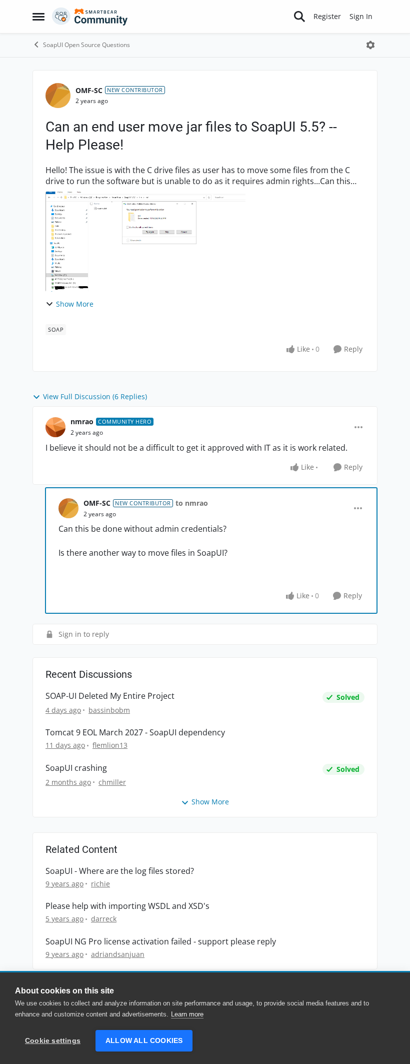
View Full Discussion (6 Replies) (95, 396)
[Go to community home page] (90, 17)
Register (327, 16)
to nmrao (192, 503)
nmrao (82, 421)
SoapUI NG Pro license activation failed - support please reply (161, 941)
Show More (75, 304)
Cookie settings (52, 1040)
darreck (103, 918)
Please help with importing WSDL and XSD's (128, 906)
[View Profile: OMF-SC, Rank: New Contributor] (58, 95)
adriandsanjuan (117, 954)
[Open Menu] (371, 45)
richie (100, 883)
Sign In (361, 16)
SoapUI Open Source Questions (86, 45)
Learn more (187, 1014)
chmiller (112, 782)
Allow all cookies (144, 1040)
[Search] (300, 17)
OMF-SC (89, 90)
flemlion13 (110, 745)
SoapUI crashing (76, 768)
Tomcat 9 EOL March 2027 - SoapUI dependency (135, 732)
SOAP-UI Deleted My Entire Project (110, 696)
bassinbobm (109, 710)
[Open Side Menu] (39, 16)
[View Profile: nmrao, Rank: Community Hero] (56, 427)
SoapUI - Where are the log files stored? (120, 871)
